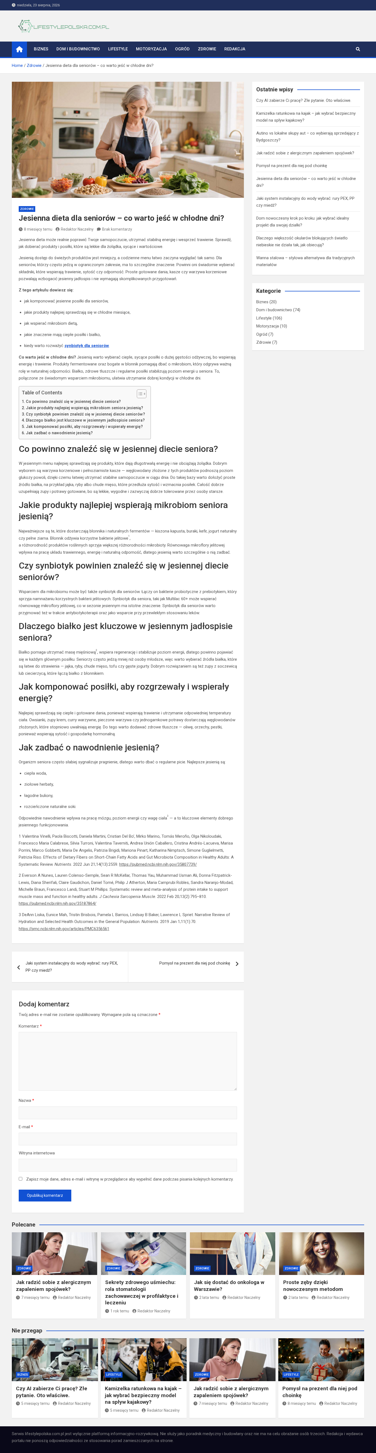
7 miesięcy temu (35, 1297)
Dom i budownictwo (78, 49)
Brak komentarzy (117, 229)
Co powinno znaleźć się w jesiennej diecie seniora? (73, 401)
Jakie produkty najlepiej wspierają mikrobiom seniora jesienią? (84, 408)
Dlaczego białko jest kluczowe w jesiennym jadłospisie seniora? (85, 420)
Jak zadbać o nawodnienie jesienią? (59, 433)
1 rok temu (119, 1311)
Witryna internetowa (37, 1153)
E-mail (26, 1126)
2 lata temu (209, 1297)
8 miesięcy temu (38, 229)
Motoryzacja (151, 49)
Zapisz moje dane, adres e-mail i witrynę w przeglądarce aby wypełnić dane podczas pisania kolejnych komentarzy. (129, 1179)
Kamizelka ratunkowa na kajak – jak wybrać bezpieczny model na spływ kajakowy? (143, 1395)
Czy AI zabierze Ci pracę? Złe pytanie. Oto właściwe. (303, 100)
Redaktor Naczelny (77, 229)
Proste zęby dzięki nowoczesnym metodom (313, 1285)
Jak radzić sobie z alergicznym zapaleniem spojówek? (305, 153)
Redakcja (234, 49)
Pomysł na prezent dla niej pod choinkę (194, 963)
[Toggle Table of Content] (139, 393)
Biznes (41, 49)
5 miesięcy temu (35, 1403)
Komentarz (30, 1026)
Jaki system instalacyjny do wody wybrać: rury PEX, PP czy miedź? (72, 967)
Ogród (182, 49)
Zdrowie (207, 49)
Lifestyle (118, 49)
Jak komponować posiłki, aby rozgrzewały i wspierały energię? (84, 426)
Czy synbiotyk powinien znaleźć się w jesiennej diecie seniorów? (85, 414)
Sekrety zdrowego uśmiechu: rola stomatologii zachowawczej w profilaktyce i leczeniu (141, 1292)
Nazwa (26, 1100)
